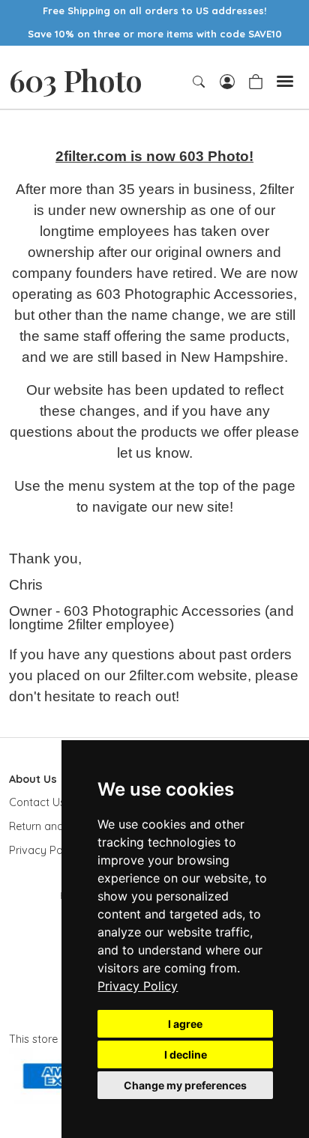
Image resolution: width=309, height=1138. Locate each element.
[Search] (200, 81)
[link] (138, 985)
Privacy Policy (138, 985)
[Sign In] (227, 80)
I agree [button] (185, 1023)
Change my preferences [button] (185, 1085)
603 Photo (75, 80)
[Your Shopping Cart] (256, 80)
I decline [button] (185, 1054)
